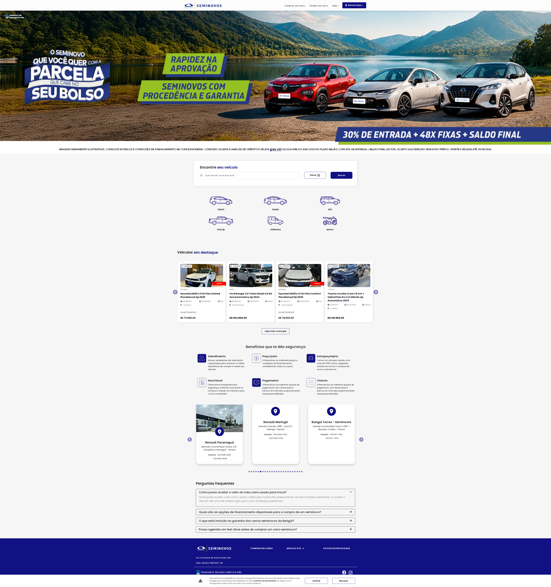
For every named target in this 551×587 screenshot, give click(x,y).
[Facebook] (345, 572)
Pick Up (221, 229)
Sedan (275, 209)
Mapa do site (294, 548)
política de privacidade (265, 581)
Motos (330, 229)
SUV (330, 209)
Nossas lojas (354, 5)
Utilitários (275, 229)
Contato (219, 427)
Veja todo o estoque (275, 331)
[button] (41, 82)
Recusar (343, 580)
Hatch (221, 209)
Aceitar (316, 580)
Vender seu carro (319, 5)
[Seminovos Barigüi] (203, 5)
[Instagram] (352, 572)
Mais (335, 5)
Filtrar (313, 175)
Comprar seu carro (295, 5)
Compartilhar (187, 266)
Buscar (341, 175)
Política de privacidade (336, 548)
